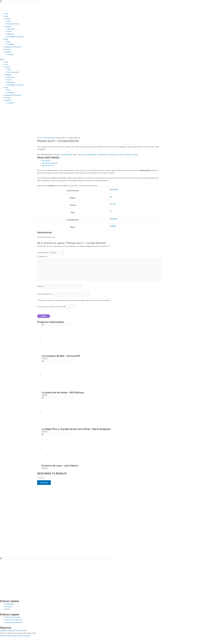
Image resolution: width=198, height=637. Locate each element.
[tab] (101, 160)
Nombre (40, 286)
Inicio (7, 14)
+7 (111, 211)
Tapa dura (113, 219)
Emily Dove (114, 189)
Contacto (10, 54)
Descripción (46, 160)
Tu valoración (42, 256)
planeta (135, 155)
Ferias (9, 31)
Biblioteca (10, 34)
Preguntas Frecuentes (13, 47)
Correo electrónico (44, 294)
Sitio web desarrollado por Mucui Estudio (15, 636)
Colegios (8, 26)
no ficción (121, 155)
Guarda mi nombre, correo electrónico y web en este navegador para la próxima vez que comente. (74, 300)
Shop (9, 21)
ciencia (84, 155)
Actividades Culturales (15, 37)
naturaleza (113, 155)
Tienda (7, 19)
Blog (6, 39)
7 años (79, 155)
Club (6, 16)
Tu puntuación (43, 252)
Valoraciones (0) (48, 165)
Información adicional (49, 163)
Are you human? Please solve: (48, 307)
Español (113, 226)
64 (111, 197)
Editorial (8, 49)
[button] (99, 59)
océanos (128, 155)
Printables (10, 44)
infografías (92, 155)
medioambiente (102, 155)
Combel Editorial (48, 138)
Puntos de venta (13, 24)
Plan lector (11, 29)
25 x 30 (113, 204)
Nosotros (8, 52)
